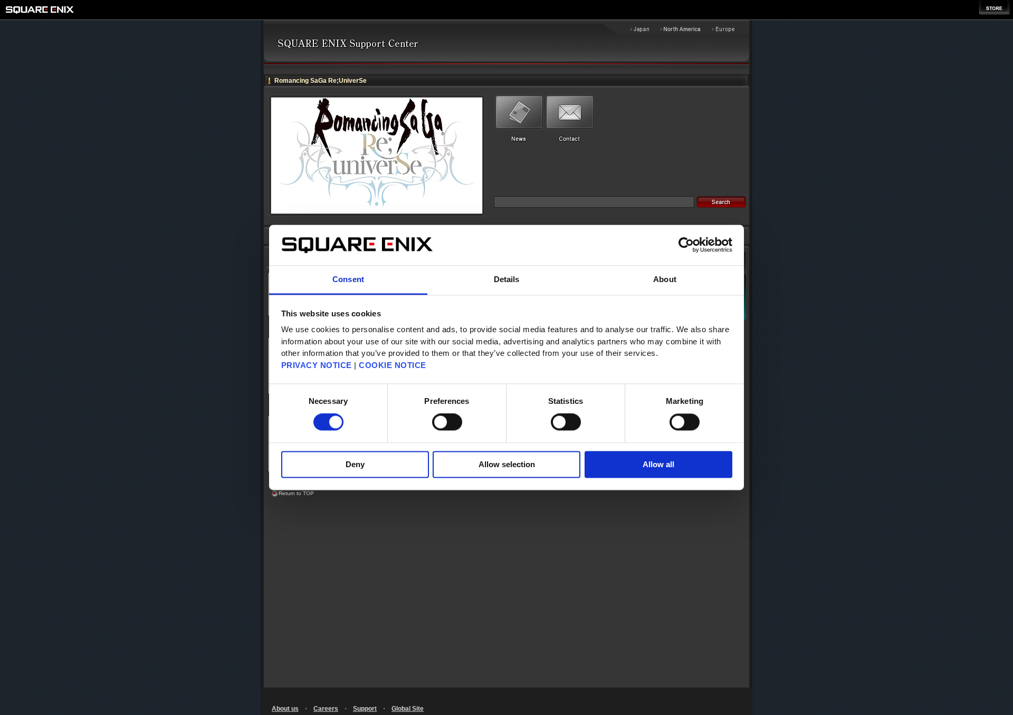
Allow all (658, 464)
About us (285, 708)
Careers (325, 708)
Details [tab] (507, 279)
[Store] (994, 7)
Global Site (407, 708)
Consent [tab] (348, 279)
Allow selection (507, 464)
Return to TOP (296, 493)
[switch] (447, 422)
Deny (355, 464)
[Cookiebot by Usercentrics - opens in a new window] (686, 245)
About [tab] (664, 279)
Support (365, 708)
